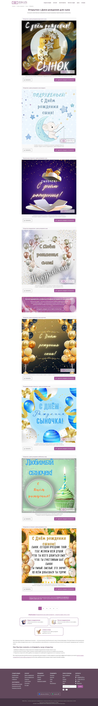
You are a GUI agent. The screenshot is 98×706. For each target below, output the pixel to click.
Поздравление (15, 675)
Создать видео (47, 2)
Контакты (77, 675)
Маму (51, 679)
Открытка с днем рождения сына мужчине (34, 317)
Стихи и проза (28, 681)
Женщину (52, 675)
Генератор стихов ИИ (16, 688)
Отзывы (83, 2)
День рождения (40, 675)
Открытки (27, 679)
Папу (51, 681)
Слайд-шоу (14, 679)
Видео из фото (15, 677)
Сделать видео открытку (65, 79)
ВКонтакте (79, 683)
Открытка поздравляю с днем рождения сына (35, 228)
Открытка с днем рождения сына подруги (34, 88)
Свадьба (39, 679)
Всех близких (53, 683)
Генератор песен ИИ (16, 686)
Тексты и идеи (71, 2)
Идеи (64, 683)
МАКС (78, 681)
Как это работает (66, 675)
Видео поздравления (29, 675)
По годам (27, 685)
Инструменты (62, 2)
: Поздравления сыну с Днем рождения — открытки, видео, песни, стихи (49, 614)
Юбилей (39, 677)
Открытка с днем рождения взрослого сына (34, 19)
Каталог (55, 2)
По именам (27, 683)
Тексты (64, 681)
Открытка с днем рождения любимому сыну (35, 456)
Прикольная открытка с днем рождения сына (35, 158)
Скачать (28, 79)
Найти (80, 686)
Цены (78, 2)
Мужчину (52, 677)
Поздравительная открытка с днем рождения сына (36, 386)
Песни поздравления (29, 677)
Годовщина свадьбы (41, 681)
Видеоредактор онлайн (17, 684)
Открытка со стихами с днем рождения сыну (35, 527)
